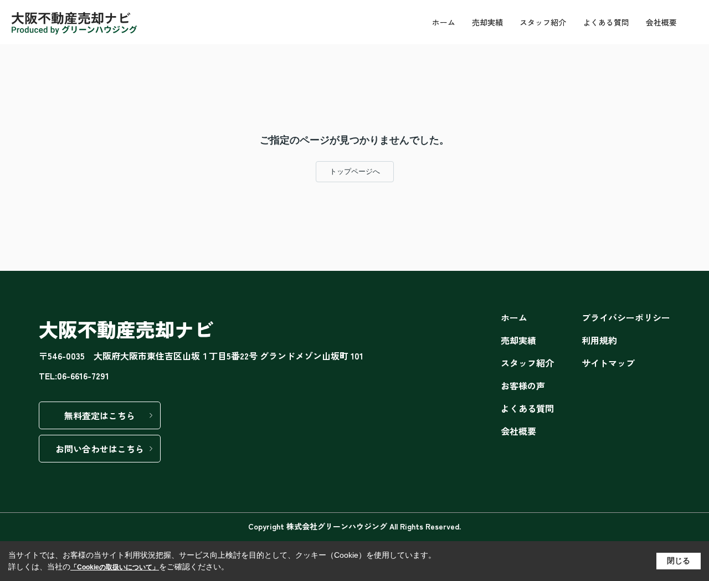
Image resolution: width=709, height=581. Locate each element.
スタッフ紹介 (543, 22)
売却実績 (487, 22)
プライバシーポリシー (626, 317)
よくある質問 (606, 22)
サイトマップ (608, 362)
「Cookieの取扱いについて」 (114, 567)
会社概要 (661, 22)
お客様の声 (523, 385)
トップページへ (355, 171)
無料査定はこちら (99, 415)
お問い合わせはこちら (99, 448)
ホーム (443, 22)
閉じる (678, 560)
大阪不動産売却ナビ (126, 329)
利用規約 (599, 340)
